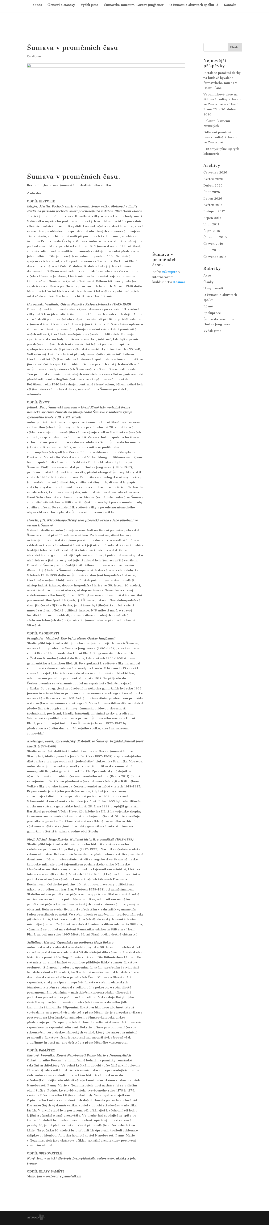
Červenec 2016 (215, 237)
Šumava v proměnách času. (164, 259)
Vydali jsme (90, 5)
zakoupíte (169, 272)
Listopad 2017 (214, 211)
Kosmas (179, 282)
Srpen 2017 (212, 218)
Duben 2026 (213, 185)
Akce (207, 275)
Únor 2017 (211, 224)
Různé (208, 306)
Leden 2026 (212, 198)
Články (208, 282)
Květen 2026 (213, 179)
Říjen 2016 (211, 231)
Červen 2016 (213, 244)
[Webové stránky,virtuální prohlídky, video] (36, 1219)
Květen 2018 (213, 205)
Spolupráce (212, 313)
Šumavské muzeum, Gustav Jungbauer (134, 5)
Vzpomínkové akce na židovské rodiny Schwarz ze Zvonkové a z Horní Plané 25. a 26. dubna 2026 (222, 104)
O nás (37, 5)
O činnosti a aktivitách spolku (191, 5)
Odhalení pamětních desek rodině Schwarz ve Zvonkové (220, 137)
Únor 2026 (211, 192)
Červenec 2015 (215, 257)
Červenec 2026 (215, 172)
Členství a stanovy (61, 5)
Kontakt (230, 5)
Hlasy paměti (213, 288)
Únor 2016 (211, 250)
